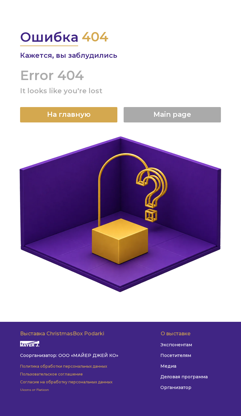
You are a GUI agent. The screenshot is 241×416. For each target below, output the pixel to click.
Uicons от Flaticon (34, 390)
